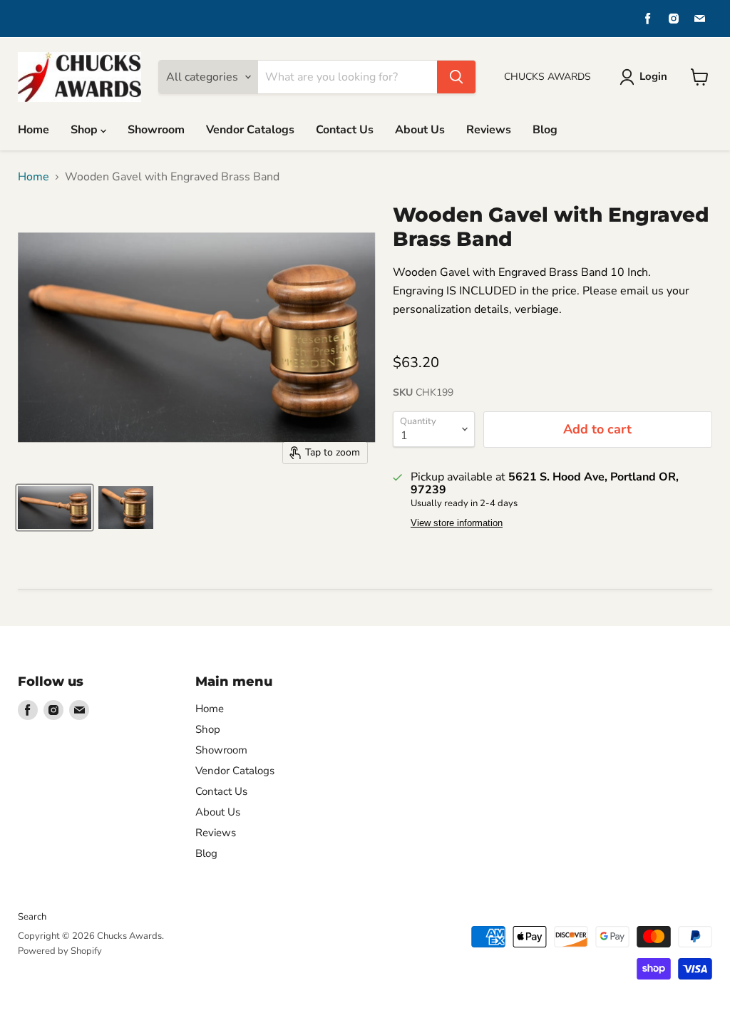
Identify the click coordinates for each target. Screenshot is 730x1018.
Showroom (156, 130)
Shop (86, 130)
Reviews (488, 130)
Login (653, 76)
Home (33, 130)
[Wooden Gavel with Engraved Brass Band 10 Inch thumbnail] (54, 507)
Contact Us (345, 130)
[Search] (456, 77)
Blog (545, 130)
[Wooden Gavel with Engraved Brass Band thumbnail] (126, 507)
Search (32, 916)
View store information (457, 523)
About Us (420, 130)
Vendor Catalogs (250, 130)
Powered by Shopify (60, 951)
